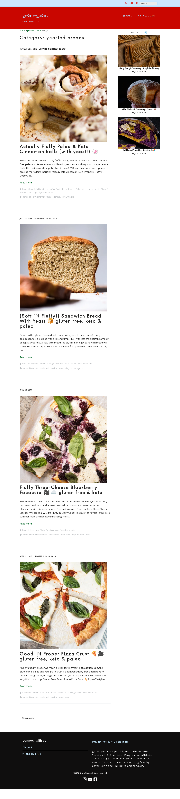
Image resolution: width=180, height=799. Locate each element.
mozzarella (54, 534)
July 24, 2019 (26, 218)
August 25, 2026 (139, 71)
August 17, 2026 (139, 153)
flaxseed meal (53, 196)
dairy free (61, 189)
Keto (104, 189)
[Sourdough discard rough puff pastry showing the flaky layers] (139, 51)
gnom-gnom (35, 15)
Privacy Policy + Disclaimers (110, 741)
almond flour (28, 196)
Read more (26, 182)
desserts (71, 189)
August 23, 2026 (139, 112)
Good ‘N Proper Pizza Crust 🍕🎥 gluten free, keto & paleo (62, 656)
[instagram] (127, 3)
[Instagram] (84, 779)
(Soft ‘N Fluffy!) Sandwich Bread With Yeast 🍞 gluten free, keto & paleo (61, 321)
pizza (57, 530)
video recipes (33, 192)
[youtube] (132, 3)
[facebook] (137, 3)
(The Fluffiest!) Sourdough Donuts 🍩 (139, 109)
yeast (80, 368)
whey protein (70, 368)
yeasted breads (34, 30)
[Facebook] (95, 779)
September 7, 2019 (28, 49)
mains (50, 530)
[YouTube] (90, 779)
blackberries (41, 534)
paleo (22, 192)
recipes (127, 16)
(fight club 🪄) (146, 16)
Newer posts (28, 718)
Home (22, 30)
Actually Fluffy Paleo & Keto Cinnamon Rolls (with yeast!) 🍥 (59, 148)
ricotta (89, 534)
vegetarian (76, 692)
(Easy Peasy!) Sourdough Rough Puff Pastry (139, 68)
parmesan (65, 534)
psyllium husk (68, 196)
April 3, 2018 (26, 556)
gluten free (82, 189)
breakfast (51, 189)
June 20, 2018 (26, 390)
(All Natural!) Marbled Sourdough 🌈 (139, 150)
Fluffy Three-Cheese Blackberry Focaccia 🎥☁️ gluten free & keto (61, 489)
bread (25, 189)
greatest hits (94, 189)
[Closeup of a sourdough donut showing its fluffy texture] (139, 92)
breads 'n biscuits (37, 189)
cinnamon (40, 196)
